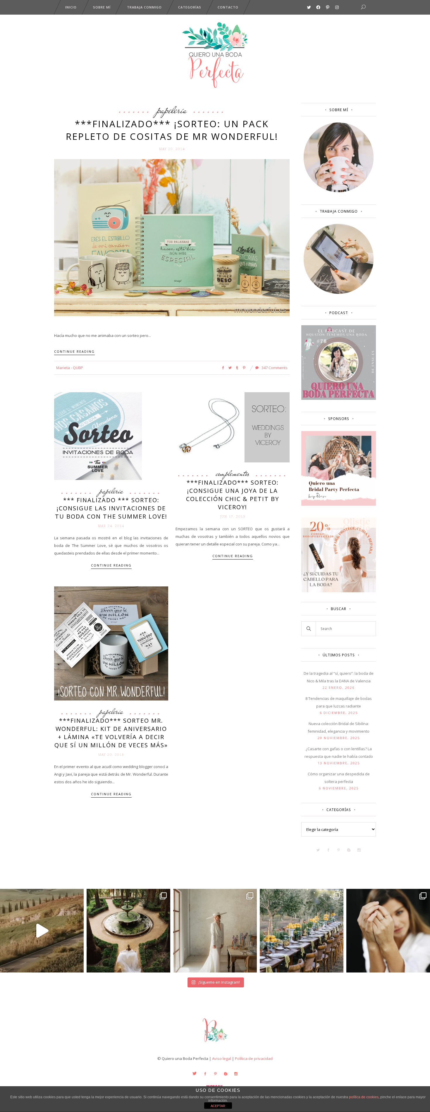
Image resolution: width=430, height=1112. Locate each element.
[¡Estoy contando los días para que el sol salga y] (301, 930)
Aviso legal (221, 1058)
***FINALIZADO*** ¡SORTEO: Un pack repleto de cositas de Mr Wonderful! (172, 130)
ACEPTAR (218, 1106)
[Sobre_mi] (338, 191)
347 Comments (274, 367)
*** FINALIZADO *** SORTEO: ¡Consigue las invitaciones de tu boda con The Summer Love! (111, 508)
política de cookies (364, 1097)
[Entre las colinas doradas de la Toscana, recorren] (42, 930)
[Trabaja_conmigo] (338, 292)
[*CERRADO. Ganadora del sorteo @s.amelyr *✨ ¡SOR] (388, 930)
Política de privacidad (254, 1058)
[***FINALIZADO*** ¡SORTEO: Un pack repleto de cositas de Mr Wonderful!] (172, 237)
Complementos (232, 473)
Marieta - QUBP (69, 367)
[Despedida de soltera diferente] (338, 504)
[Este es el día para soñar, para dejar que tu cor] (128, 930)
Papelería (172, 110)
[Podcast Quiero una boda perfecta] (338, 398)
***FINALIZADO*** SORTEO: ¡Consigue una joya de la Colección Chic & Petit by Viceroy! (232, 494)
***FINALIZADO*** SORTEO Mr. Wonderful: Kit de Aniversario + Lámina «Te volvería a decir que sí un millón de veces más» (111, 733)
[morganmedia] (215, 1043)
